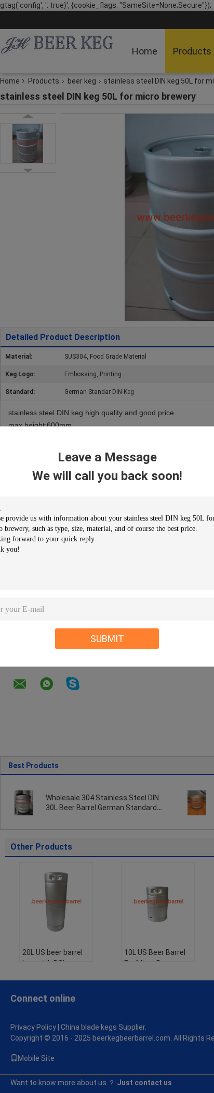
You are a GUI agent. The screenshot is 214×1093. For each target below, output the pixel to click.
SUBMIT (107, 638)
